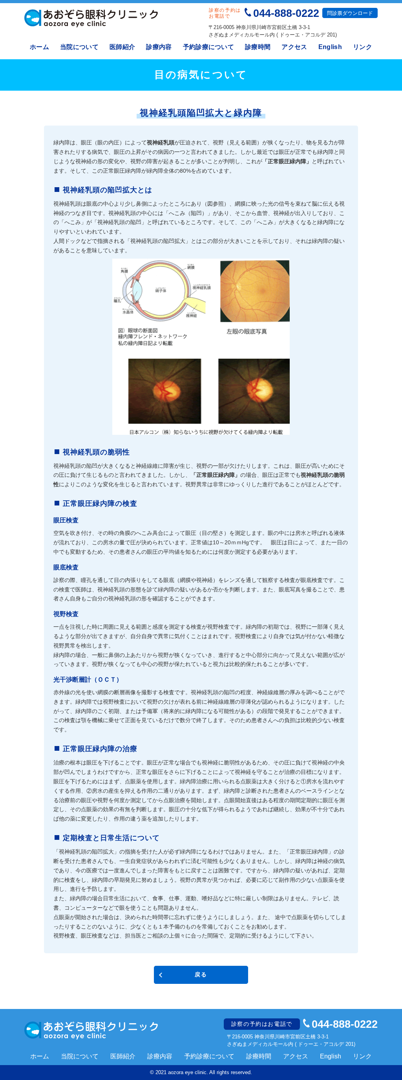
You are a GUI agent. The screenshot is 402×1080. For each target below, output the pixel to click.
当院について (79, 47)
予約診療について (208, 47)
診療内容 (159, 47)
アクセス (294, 47)
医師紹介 (122, 47)
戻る (201, 974)
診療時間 (257, 47)
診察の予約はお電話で (261, 1024)
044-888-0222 (286, 13)
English (330, 47)
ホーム (39, 47)
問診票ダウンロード (350, 13)
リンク (362, 47)
